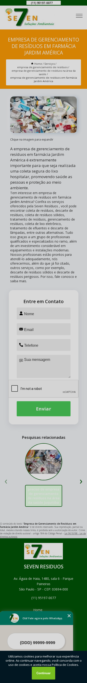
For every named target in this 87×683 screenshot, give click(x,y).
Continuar (43, 673)
